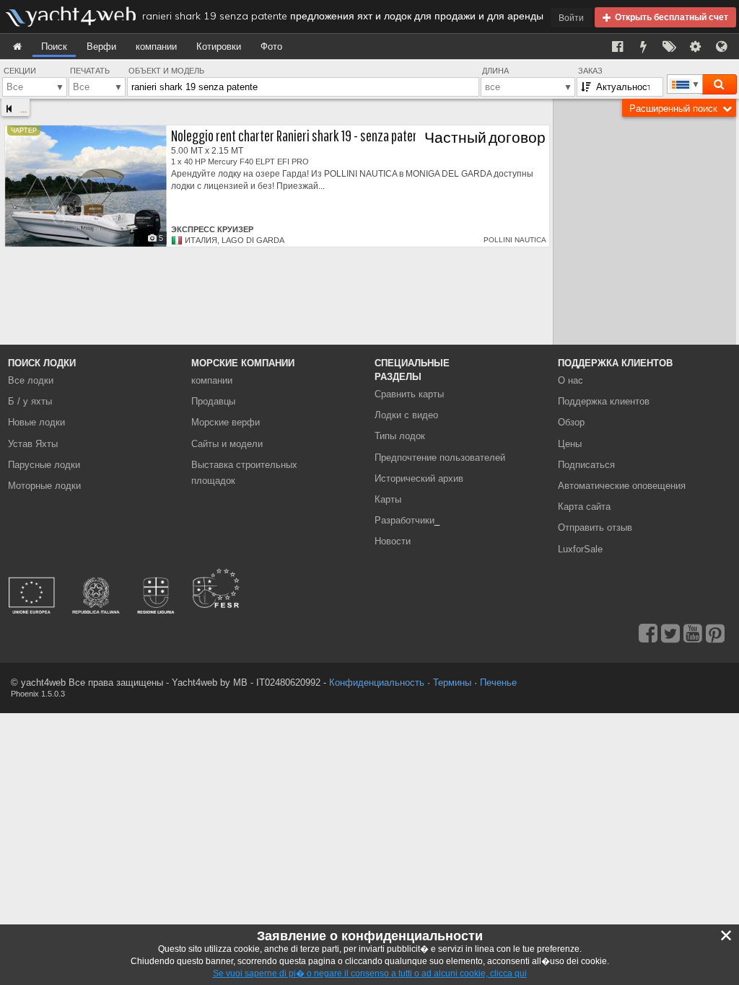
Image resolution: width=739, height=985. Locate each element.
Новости (393, 541)
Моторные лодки (44, 485)
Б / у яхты (30, 401)
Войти (571, 17)
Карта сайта (584, 506)
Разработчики (407, 520)
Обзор (571, 422)
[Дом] (17, 46)
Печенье (498, 682)
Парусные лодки (44, 464)
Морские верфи (225, 422)
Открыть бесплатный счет (669, 17)
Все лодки (30, 380)
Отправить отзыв (595, 527)
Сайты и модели (227, 443)
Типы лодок (400, 435)
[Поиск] (719, 84)
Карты (388, 499)
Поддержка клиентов (604, 401)
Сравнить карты (409, 394)
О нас (570, 380)
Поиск (54, 46)
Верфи (101, 46)
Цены (570, 443)
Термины (452, 682)
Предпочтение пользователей (440, 457)
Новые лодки (36, 422)
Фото (271, 46)
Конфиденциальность (376, 682)
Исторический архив (419, 478)
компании (156, 46)
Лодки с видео (406, 415)
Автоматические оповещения (622, 485)
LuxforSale (580, 549)
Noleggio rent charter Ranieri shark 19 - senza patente (300, 135)
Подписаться (586, 464)
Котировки (218, 46)
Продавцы (213, 401)
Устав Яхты (33, 443)
